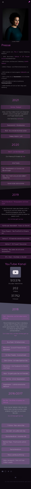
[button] (3, 2)
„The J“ (16, 52)
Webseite (23, 72)
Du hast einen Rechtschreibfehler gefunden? (18, 481)
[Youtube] (15, 272)
